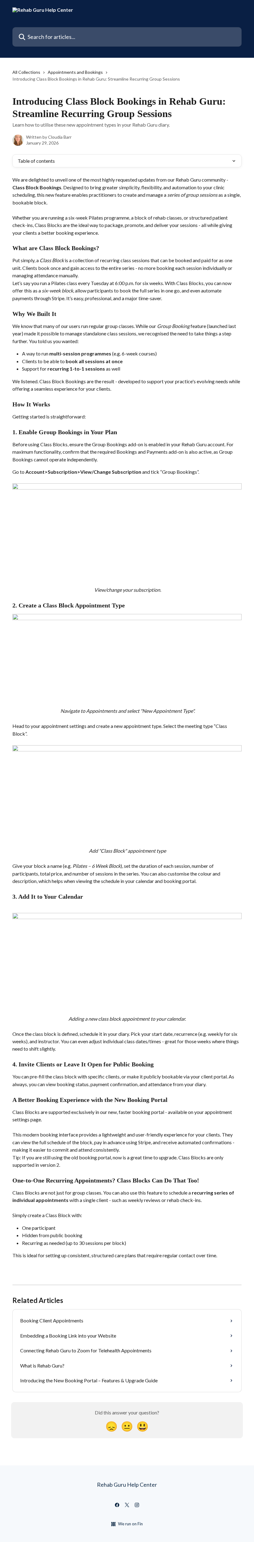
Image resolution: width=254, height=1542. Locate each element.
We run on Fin (130, 1523)
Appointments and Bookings (75, 72)
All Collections (26, 72)
